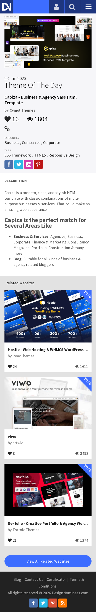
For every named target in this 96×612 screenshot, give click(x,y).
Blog (17, 579)
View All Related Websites (48, 561)
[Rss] (62, 603)
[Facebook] (33, 603)
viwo (12, 436)
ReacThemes (23, 355)
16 (15, 117)
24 (14, 366)
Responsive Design (64, 155)
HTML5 (39, 155)
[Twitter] (43, 603)
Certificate (56, 579)
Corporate (51, 142)
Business (11, 142)
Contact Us (34, 579)
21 (14, 540)
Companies (31, 142)
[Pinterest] (52, 603)
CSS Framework (17, 155)
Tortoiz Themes (26, 529)
